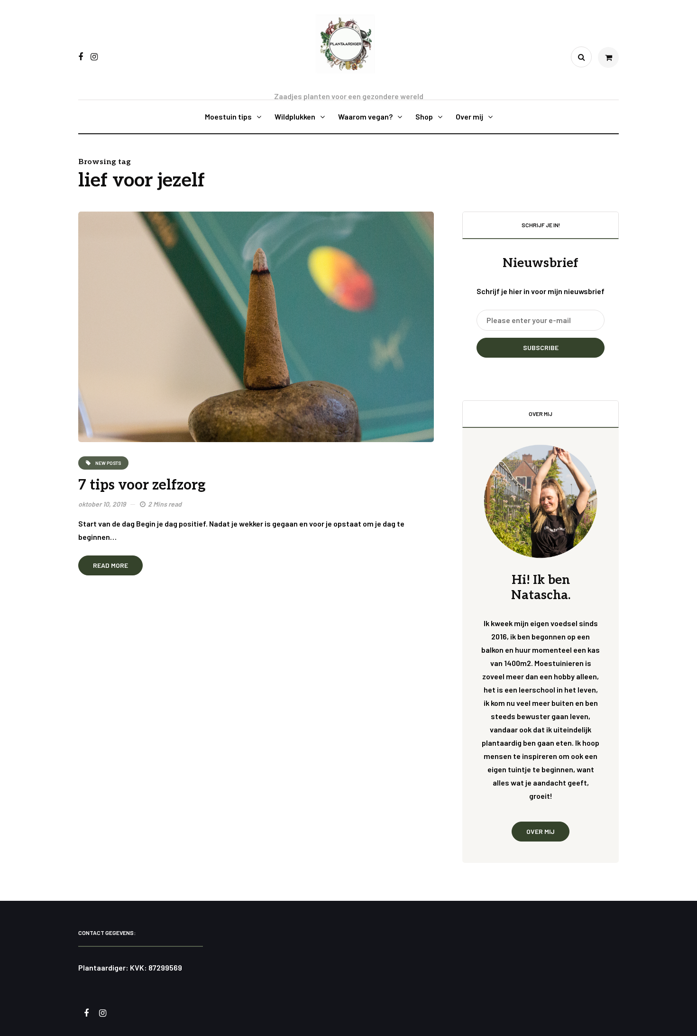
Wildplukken (295, 116)
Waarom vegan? (365, 116)
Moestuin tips (228, 116)
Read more (110, 565)
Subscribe (541, 347)
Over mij (469, 116)
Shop (424, 116)
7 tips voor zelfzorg (142, 485)
